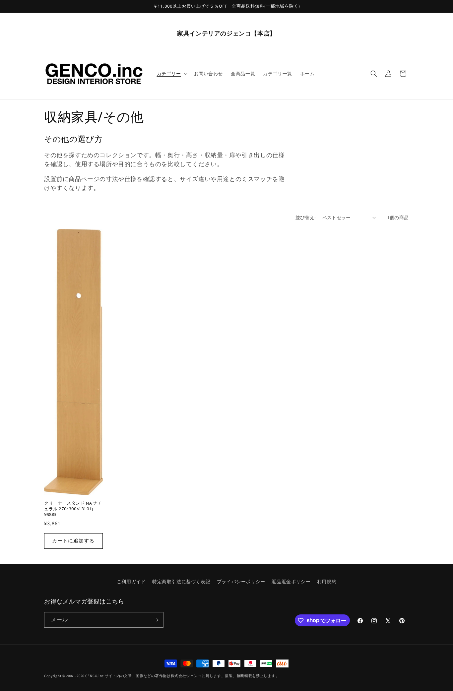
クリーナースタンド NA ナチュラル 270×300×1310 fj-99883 (73, 508)
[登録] (156, 620)
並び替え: (305, 217)
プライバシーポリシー (241, 582)
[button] (171, 74)
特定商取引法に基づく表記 (181, 582)
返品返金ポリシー (291, 582)
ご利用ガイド (131, 582)
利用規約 (326, 582)
